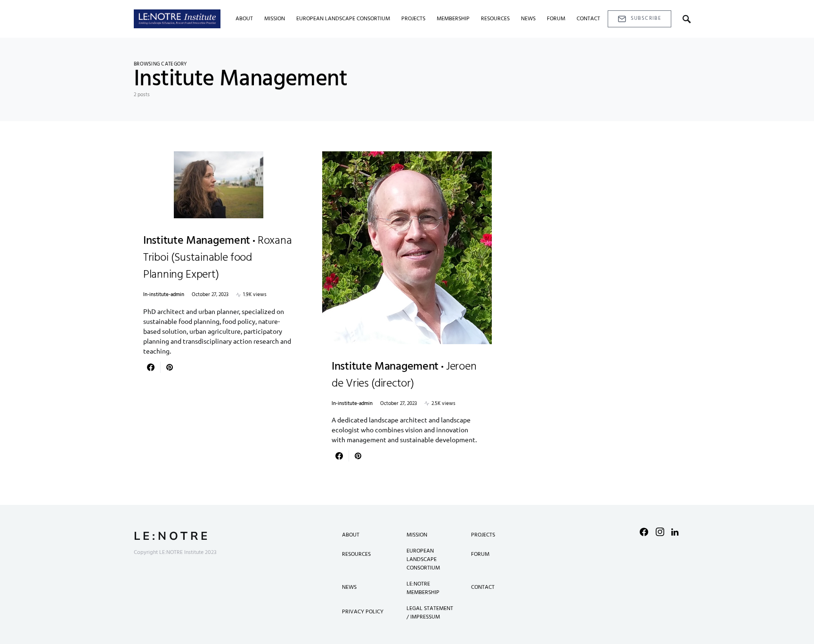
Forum (480, 554)
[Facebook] (644, 532)
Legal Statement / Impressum (430, 612)
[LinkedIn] (674, 532)
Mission (417, 535)
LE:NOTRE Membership (423, 588)
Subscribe (646, 18)
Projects (483, 535)
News (349, 587)
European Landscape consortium (423, 559)
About (350, 535)
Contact (483, 587)
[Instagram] (660, 532)
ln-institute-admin (163, 295)
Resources (356, 554)
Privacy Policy (362, 612)
